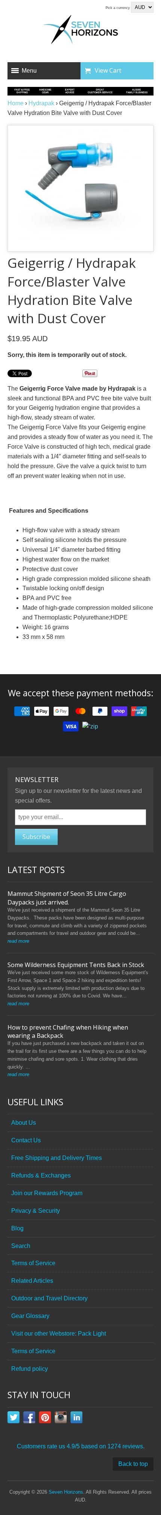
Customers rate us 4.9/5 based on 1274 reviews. (81, 1446)
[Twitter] (13, 1418)
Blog (17, 1228)
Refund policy (29, 1369)
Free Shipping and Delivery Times (56, 1158)
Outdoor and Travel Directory (49, 1298)
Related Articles (32, 1281)
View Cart (108, 70)
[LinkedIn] (76, 1418)
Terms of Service (33, 1263)
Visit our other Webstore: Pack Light (58, 1333)
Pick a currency (118, 8)
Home (15, 103)
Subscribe (36, 837)
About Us (23, 1122)
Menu (29, 70)
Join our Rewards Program (46, 1193)
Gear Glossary (30, 1316)
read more (18, 941)
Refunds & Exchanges (41, 1175)
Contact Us (26, 1140)
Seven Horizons (66, 1492)
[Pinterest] (45, 1418)
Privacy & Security (35, 1211)
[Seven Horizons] (80, 30)
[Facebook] (29, 1418)
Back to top (133, 1464)
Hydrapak (41, 103)
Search (20, 1246)
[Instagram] (61, 1418)
